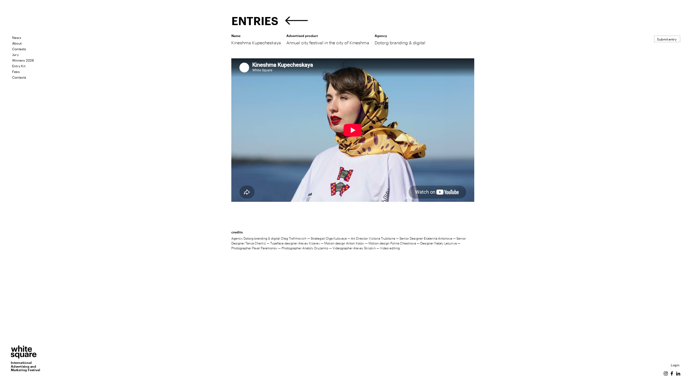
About (17, 42)
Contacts (19, 76)
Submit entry (666, 38)
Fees (16, 71)
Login (675, 364)
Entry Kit (18, 65)
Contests (19, 48)
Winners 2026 (23, 59)
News (16, 37)
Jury (15, 54)
